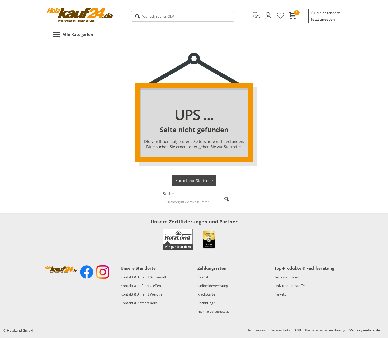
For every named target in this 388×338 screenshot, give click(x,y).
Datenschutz (280, 330)
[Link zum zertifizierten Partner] (209, 239)
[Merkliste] (280, 16)
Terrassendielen (286, 277)
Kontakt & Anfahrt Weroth (141, 294)
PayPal (202, 277)
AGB (297, 330)
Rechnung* (206, 303)
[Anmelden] (268, 16)
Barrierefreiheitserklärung (325, 330)
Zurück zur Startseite (194, 180)
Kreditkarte (206, 294)
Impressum (257, 330)
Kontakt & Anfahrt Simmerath (144, 277)
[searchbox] (182, 16)
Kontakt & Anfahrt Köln (139, 303)
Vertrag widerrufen (366, 330)
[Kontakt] (256, 16)
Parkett (280, 294)
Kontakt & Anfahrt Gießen (141, 285)
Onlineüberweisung (212, 285)
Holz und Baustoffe (289, 285)
